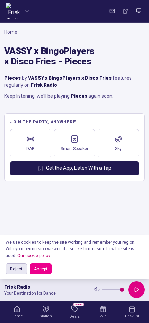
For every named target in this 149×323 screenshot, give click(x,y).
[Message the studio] (112, 11)
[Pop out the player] (125, 11)
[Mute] (97, 290)
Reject (16, 269)
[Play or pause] (136, 289)
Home (10, 32)
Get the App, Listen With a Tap (78, 168)
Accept (40, 269)
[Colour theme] (138, 11)
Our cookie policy (33, 255)
